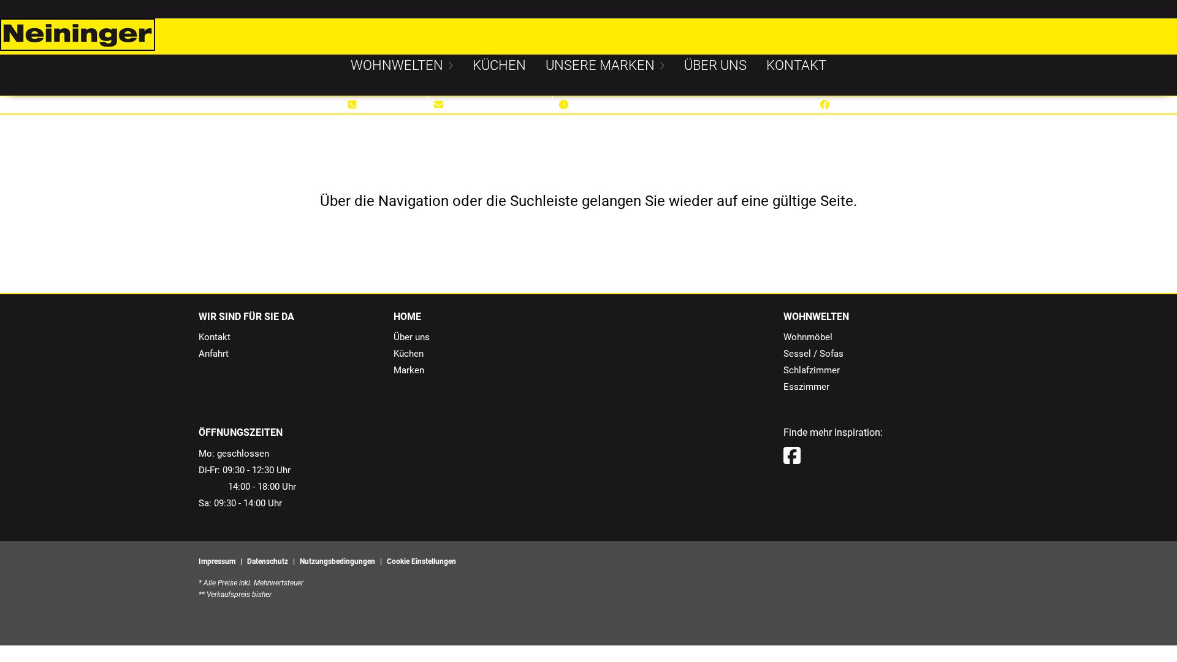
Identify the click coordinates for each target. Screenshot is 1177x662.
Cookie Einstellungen (421, 561)
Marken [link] (409, 370)
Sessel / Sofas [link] (813, 353)
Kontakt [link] (214, 337)
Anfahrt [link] (214, 353)
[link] (397, 65)
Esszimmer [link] (806, 386)
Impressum (217, 561)
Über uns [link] (412, 337)
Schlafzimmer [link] (811, 370)
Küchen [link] (409, 353)
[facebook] (792, 456)
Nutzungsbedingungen (337, 561)
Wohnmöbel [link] (807, 337)
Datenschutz (267, 561)
